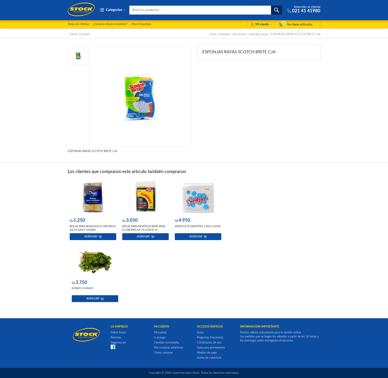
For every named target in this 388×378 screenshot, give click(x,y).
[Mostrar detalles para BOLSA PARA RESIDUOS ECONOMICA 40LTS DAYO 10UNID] (93, 197)
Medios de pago (207, 352)
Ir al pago (160, 337)
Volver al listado (80, 34)
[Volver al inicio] (81, 9)
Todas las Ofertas (78, 24)
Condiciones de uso (209, 342)
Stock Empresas (141, 24)
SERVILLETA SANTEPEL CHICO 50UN (197, 226)
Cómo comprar (163, 352)
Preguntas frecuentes (210, 337)
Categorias (113, 10)
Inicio (213, 34)
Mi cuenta (262, 24)
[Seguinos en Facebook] (113, 346)
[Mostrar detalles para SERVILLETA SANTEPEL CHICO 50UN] (198, 197)
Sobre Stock (118, 332)
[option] (93, 211)
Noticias (116, 337)
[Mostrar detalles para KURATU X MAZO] (95, 259)
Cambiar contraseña (166, 342)
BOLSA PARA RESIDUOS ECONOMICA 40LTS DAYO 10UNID (93, 228)
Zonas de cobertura (209, 357)
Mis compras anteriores (168, 347)
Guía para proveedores (211, 347)
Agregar (90, 236)
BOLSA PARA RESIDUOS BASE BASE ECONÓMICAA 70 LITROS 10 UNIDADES (144, 230)
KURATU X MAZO (82, 288)
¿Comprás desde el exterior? (110, 24)
